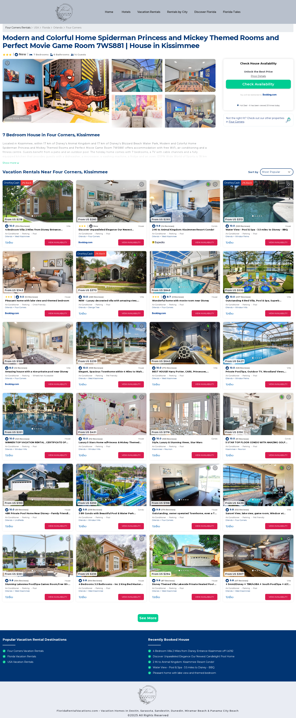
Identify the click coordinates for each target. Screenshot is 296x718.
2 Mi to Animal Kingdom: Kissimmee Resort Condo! (183, 229)
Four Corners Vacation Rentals (25, 651)
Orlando (58, 27)
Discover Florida (205, 12)
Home (109, 12)
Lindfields (19, 520)
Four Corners (73, 27)
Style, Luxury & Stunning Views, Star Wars (177, 442)
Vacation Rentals (148, 12)
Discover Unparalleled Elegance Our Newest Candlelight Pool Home (194, 656)
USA (36, 27)
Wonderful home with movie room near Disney (180, 300)
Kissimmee (157, 449)
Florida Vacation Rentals (21, 656)
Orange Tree (93, 307)
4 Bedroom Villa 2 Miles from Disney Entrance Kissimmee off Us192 (193, 651)
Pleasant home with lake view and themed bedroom (37, 300)
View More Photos (18, 118)
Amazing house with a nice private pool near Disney (36, 371)
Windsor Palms (242, 236)
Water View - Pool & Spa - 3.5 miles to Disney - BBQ (257, 229)
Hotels (126, 12)
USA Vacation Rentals (20, 661)
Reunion (168, 449)
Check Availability (258, 84)
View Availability (57, 242)
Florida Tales (232, 12)
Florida (46, 27)
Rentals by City (177, 12)
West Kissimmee (22, 236)
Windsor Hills (241, 307)
